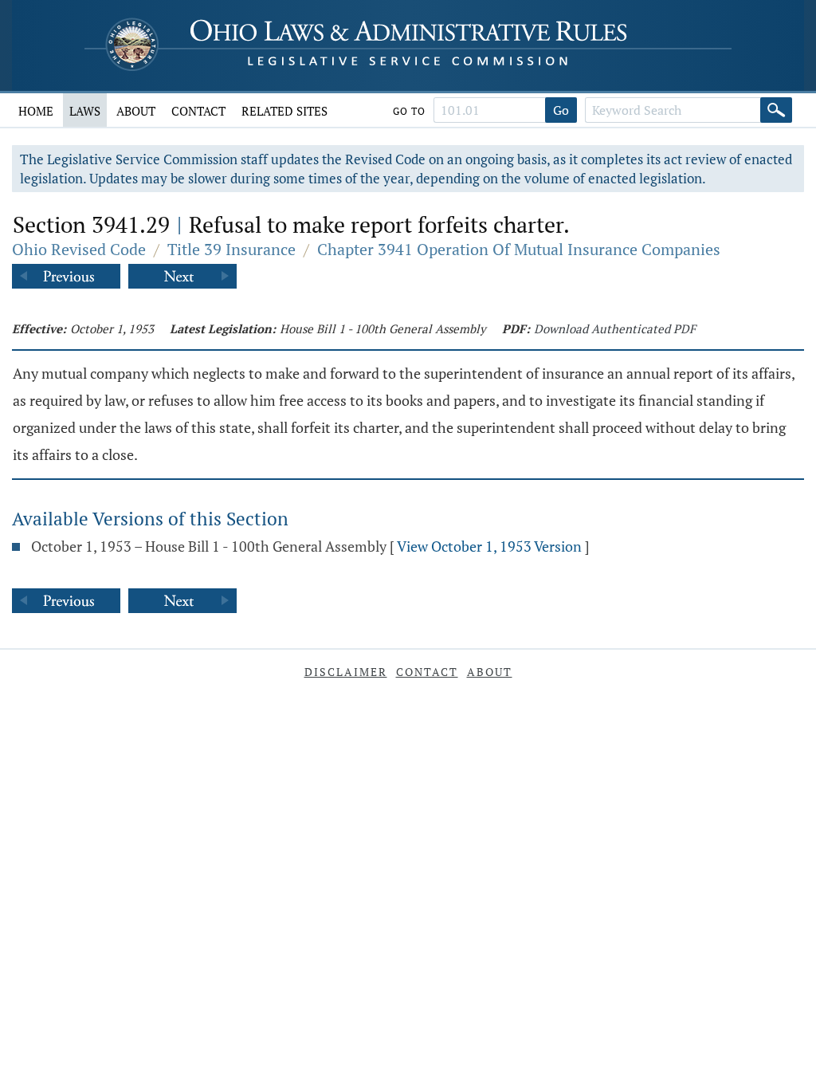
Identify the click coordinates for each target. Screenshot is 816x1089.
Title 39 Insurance (231, 249)
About (135, 111)
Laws (84, 111)
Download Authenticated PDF (615, 328)
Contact (198, 111)
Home (35, 111)
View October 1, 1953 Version (489, 546)
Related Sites (284, 111)
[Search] (776, 110)
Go (561, 110)
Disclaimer (345, 671)
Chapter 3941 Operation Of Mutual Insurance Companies (518, 249)
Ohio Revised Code (79, 249)
